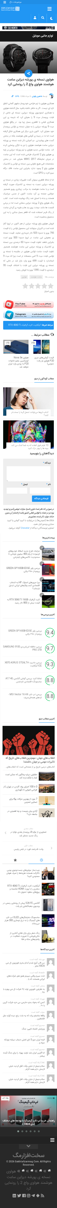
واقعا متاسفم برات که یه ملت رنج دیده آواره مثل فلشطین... (24, 1017)
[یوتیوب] (28, 304)
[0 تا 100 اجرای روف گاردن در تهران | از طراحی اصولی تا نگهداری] (47, 788)
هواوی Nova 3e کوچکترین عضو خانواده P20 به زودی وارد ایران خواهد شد (18, 362)
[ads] (28, 27)
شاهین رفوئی (37, 96)
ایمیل (24, 484)
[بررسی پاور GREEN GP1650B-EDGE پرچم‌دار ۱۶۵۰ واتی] (48, 570)
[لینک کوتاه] (12, 96)
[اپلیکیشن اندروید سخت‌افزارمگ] (37, 1195)
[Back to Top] (28, 1146)
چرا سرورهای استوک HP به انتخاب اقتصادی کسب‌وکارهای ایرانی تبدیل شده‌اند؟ (24, 586)
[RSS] (42, 1195)
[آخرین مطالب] (41, 860)
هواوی (24, 277)
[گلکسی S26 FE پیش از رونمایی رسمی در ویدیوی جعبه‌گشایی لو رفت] (48, 905)
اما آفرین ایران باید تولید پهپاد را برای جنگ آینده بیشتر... (24, 1054)
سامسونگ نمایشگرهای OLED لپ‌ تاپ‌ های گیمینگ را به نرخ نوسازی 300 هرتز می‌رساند (22, 921)
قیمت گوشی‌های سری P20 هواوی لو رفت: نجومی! (44, 361)
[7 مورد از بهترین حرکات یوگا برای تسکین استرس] (47, 800)
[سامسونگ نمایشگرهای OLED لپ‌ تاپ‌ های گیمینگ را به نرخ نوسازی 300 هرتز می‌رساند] (48, 920)
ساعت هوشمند (36, 277)
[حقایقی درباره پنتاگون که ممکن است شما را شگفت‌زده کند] (47, 776)
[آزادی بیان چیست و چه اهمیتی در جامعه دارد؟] (47, 812)
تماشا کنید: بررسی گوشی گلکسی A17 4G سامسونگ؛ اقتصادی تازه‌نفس (24, 680)
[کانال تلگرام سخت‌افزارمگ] (33, 1195)
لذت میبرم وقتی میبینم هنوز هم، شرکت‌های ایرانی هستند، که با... (26, 977)
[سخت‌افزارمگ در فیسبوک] (24, 1195)
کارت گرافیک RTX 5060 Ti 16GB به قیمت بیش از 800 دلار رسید (23, 601)
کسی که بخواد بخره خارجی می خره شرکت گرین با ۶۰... (24, 1004)
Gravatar (25, 528)
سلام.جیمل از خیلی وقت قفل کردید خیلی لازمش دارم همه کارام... (27, 1067)
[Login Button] (35, 18)
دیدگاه (47, 463)
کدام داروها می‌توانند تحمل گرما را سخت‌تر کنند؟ (29, 413)
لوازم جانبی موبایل (42, 36)
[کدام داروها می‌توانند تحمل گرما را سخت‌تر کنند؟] (28, 401)
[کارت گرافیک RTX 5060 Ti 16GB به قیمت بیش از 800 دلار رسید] (48, 601)
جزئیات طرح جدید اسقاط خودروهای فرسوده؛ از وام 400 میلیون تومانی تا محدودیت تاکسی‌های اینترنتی (24, 554)
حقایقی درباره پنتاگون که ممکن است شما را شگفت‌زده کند (21, 776)
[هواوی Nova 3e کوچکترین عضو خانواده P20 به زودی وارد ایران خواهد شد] (15, 347)
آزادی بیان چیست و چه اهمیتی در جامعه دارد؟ (22, 812)
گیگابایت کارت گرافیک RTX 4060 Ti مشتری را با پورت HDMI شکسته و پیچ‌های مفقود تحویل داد (23, 889)
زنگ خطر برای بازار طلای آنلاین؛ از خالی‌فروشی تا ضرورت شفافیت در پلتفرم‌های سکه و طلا (25, 936)
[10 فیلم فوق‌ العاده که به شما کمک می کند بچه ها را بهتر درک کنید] (28, 434)
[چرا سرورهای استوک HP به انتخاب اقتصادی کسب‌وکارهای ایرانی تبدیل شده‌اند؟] (48, 585)
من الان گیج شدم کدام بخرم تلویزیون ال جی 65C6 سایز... (25, 964)
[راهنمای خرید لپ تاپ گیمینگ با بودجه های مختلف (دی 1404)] (28, 1111)
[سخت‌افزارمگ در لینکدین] (14, 1195)
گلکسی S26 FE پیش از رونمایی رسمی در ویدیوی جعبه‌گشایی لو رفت (23, 326)
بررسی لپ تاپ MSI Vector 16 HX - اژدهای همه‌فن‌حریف (25, 696)
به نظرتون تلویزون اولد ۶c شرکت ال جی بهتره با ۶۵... (24, 990)
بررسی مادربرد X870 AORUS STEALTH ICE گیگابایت (23, 664)
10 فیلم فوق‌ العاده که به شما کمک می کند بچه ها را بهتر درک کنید (29, 447)
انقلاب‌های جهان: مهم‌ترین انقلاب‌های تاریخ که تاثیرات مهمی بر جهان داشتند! (30, 760)
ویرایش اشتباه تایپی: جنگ (33, 1029)
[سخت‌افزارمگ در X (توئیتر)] (19, 1195)
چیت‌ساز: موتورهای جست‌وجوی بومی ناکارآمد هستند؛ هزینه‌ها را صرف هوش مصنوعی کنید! (23, 873)
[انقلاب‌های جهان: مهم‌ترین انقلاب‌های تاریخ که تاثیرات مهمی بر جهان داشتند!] (29, 740)
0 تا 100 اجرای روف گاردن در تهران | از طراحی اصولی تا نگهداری (20, 788)
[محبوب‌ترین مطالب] (15, 860)
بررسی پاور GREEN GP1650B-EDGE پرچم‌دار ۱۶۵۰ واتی (23, 569)
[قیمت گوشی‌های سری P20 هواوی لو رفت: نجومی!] (41, 347)
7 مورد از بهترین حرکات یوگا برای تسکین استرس (23, 800)
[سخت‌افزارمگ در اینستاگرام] (28, 1195)
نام (48, 484)
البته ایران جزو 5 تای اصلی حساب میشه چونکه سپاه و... (24, 1041)
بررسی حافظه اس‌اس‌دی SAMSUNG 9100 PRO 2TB (22, 648)
